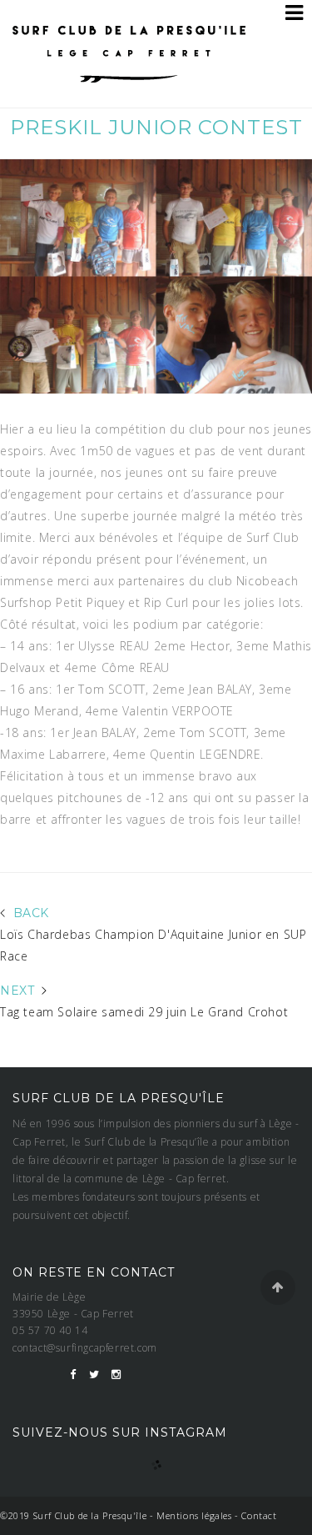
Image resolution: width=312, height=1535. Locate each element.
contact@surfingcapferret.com (84, 1348)
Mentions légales (194, 1515)
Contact (258, 1515)
